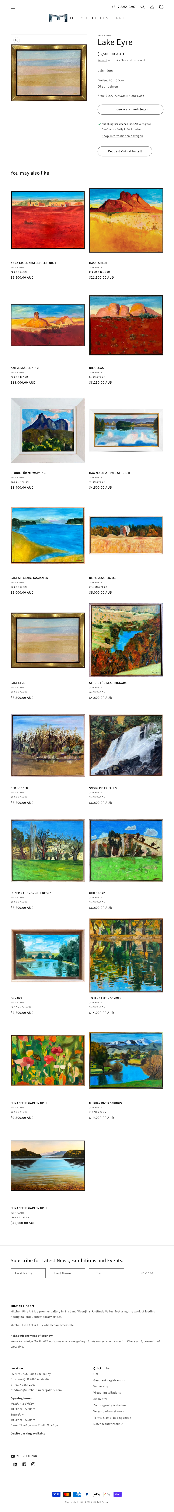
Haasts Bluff (99, 263)
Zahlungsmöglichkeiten (109, 1405)
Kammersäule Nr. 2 (25, 368)
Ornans (16, 998)
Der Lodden (19, 788)
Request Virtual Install (125, 151)
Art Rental (100, 1399)
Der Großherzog (102, 578)
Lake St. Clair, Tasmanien (29, 578)
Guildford (97, 893)
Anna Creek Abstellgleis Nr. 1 (33, 263)
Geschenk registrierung (109, 1380)
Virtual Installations (107, 1393)
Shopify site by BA (74, 1502)
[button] (12, 7)
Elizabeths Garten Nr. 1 (29, 1103)
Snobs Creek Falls (102, 788)
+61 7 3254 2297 (124, 6)
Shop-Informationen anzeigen (122, 136)
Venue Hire (100, 1386)
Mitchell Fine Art (101, 1502)
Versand (102, 60)
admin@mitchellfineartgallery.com (38, 1390)
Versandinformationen (108, 1411)
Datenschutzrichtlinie (108, 1424)
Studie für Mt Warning (28, 473)
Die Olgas (96, 368)
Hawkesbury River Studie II (109, 473)
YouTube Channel (28, 1456)
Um (95, 1374)
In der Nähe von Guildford (31, 893)
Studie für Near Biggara (108, 683)
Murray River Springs (105, 1103)
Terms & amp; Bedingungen (112, 1418)
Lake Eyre (18, 683)
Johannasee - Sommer (105, 998)
